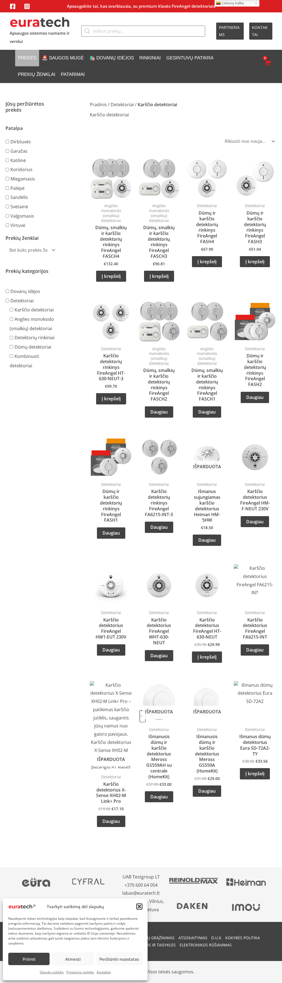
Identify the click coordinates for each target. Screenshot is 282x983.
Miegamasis (22, 179)
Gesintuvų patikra (189, 58)
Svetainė (19, 207)
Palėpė (17, 188)
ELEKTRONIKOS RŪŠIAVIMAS (206, 945)
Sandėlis (19, 197)
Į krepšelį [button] (111, 276)
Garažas (19, 151)
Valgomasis (22, 216)
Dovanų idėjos (25, 291)
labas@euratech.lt (141, 893)
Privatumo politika (80, 972)
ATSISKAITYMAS (192, 937)
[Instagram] (27, 6)
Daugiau (159, 412)
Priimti (29, 959)
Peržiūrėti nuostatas (119, 959)
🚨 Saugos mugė (63, 58)
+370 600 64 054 (141, 885)
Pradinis (98, 105)
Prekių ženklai (36, 74)
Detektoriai (22, 300)
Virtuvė (17, 225)
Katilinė (18, 160)
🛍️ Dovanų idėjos (111, 58)
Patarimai (73, 74)
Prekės (27, 58)
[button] (139, 906)
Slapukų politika (52, 972)
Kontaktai (104, 972)
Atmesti (73, 959)
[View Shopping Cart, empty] (267, 66)
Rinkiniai (150, 58)
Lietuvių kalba (232, 3)
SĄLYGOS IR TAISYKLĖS (155, 945)
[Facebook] (13, 6)
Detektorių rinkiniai (35, 338)
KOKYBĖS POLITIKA (242, 937)
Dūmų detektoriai (33, 347)
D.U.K (216, 937)
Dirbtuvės (20, 142)
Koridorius (21, 169)
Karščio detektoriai (34, 310)
